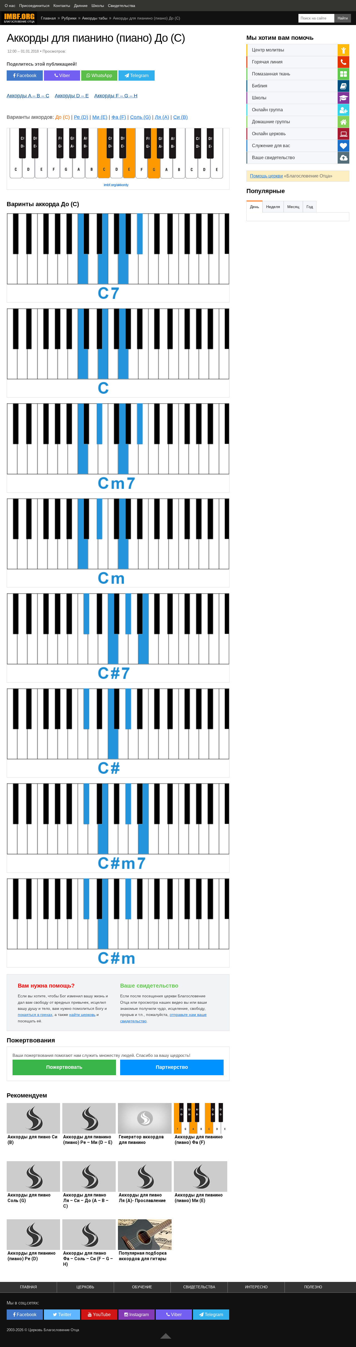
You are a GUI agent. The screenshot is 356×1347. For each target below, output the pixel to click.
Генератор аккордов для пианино (141, 1139)
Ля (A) (162, 117)
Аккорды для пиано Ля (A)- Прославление (142, 1197)
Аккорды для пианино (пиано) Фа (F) (199, 1139)
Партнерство (172, 1067)
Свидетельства (199, 1287)
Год (309, 206)
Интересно (256, 1287)
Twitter (64, 1314)
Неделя (273, 206)
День (254, 206)
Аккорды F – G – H (115, 95)
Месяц (293, 206)
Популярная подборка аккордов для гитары (143, 1255)
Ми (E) (99, 117)
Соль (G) (140, 117)
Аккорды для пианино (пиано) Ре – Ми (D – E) (87, 1139)
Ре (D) (81, 117)
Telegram (139, 75)
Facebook (26, 75)
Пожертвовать (64, 1067)
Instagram (138, 1314)
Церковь (85, 1287)
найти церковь (82, 1014)
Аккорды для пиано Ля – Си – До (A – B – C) (85, 1200)
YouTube (101, 1314)
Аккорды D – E (72, 95)
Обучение (142, 1287)
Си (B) (180, 117)
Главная (28, 1287)
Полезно (313, 1287)
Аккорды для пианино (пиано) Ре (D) (32, 1255)
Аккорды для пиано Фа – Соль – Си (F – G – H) (88, 1258)
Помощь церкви (266, 176)
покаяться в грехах (35, 1014)
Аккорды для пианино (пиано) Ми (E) (199, 1197)
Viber (64, 75)
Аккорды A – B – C (28, 95)
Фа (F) (119, 117)
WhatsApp (101, 75)
